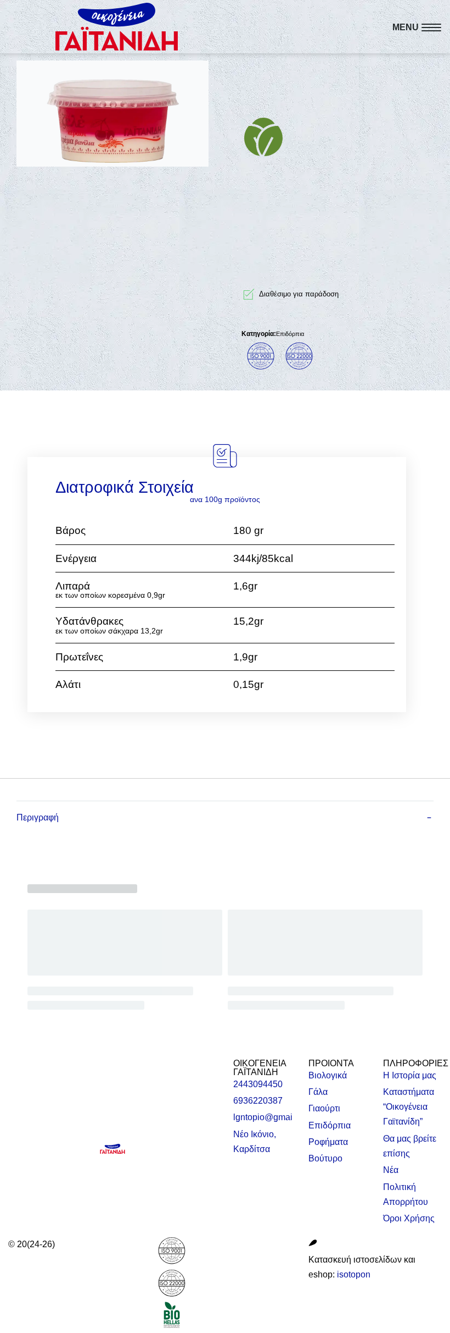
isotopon (353, 1274)
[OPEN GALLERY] (112, 113)
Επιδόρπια (290, 334)
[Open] (417, 27)
